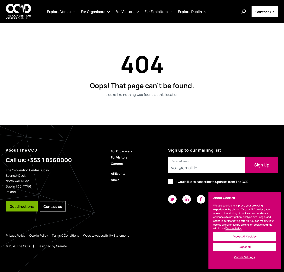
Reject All (245, 247)
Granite (61, 246)
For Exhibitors (156, 11)
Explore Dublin (190, 11)
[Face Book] (201, 199)
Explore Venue (59, 11)
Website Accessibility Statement (106, 235)
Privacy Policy (15, 235)
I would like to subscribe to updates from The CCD (212, 181)
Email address (180, 161)
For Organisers (93, 11)
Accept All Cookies (245, 236)
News (115, 179)
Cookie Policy (38, 235)
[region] (244, 230)
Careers (117, 163)
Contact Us (264, 11)
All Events (118, 173)
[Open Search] (243, 11)
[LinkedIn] (186, 199)
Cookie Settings (244, 257)
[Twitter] (172, 199)
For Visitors (125, 11)
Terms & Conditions (65, 235)
